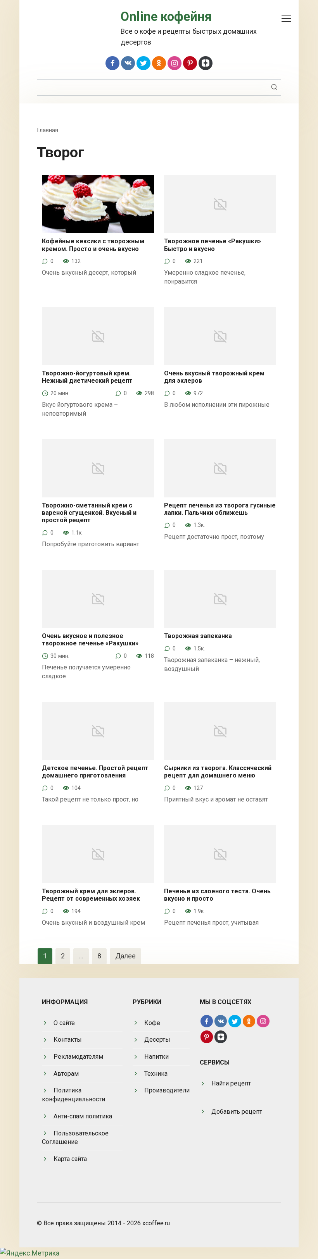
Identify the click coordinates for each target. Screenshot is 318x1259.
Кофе (152, 1023)
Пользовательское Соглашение (75, 1138)
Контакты (68, 1039)
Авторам (66, 1073)
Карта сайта (70, 1159)
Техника (156, 1073)
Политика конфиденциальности (73, 1095)
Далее (125, 956)
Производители (167, 1090)
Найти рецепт (231, 1083)
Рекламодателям (78, 1056)
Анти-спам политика (83, 1116)
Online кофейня (166, 16)
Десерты (157, 1039)
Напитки (156, 1056)
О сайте (64, 1023)
